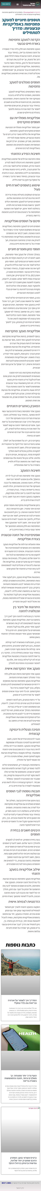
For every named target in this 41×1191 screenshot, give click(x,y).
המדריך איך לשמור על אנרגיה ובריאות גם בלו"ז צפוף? (22, 1001)
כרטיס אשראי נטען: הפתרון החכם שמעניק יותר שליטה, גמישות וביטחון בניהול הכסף (23, 1160)
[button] (17, 4)
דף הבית (37, 12)
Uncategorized (28, 12)
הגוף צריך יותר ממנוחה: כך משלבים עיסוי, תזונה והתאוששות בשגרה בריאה (21, 1078)
